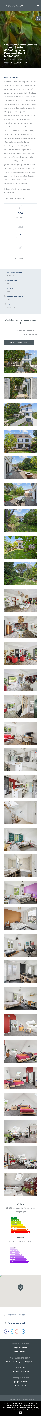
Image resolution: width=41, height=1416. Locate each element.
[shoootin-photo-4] (20, 983)
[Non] (38, 1408)
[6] (20, 532)
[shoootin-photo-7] (20, 903)
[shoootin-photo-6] (20, 877)
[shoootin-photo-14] (20, 1195)
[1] (20, 479)
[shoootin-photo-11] (20, 1036)
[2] (20, 505)
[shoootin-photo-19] (20, 691)
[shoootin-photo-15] (20, 797)
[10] (20, 1089)
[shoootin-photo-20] (20, 664)
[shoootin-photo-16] (20, 770)
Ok (20, 1413)
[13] (20, 399)
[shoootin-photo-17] (20, 744)
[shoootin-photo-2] (20, 956)
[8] (20, 425)
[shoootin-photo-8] (20, 823)
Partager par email (16, 1323)
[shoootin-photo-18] (20, 717)
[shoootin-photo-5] (20, 850)
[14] (20, 372)
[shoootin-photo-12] (20, 1169)
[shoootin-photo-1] (20, 1009)
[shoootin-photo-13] (20, 1142)
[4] (20, 558)
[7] (20, 452)
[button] (20, 1287)
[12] (20, 1115)
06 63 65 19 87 (20, 1351)
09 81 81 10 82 (20, 1367)
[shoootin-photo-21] (20, 638)
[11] (20, 1062)
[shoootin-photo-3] (20, 930)
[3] (20, 585)
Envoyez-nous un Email (19, 342)
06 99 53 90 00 (20, 1385)
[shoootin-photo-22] (20, 611)
